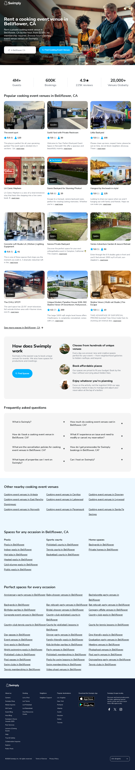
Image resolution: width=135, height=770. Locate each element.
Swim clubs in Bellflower (17, 664)
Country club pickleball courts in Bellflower (63, 617)
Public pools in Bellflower (17, 569)
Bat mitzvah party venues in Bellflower (109, 604)
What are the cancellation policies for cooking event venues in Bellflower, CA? (36, 449)
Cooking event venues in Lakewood (64, 499)
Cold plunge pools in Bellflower (21, 564)
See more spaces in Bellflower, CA (22, 327)
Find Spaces (23, 373)
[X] (115, 709)
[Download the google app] (86, 705)
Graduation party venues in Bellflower (109, 639)
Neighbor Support (46, 698)
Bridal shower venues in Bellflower (65, 609)
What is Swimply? (21, 421)
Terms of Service (41, 759)
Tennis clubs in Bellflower (102, 664)
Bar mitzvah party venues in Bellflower (67, 604)
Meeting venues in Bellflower (104, 644)
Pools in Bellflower (14, 544)
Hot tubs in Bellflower (15, 554)
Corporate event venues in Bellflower (23, 614)
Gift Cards (8, 708)
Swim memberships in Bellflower (63, 664)
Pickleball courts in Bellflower (62, 544)
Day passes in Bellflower (17, 634)
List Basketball (27, 708)
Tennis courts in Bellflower (60, 549)
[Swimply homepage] (67, 3)
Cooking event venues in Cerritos (63, 494)
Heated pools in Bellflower (18, 559)
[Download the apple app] (86, 698)
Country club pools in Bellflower (106, 614)
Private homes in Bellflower (103, 549)
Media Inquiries (10, 705)
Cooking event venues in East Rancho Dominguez (23, 502)
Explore (7, 745)
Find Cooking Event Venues (57, 49)
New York (60, 701)
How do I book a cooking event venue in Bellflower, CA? (33, 436)
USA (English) (116, 759)
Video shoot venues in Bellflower (63, 669)
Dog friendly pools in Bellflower (106, 634)
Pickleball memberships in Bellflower (66, 654)
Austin (59, 712)
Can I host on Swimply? (82, 459)
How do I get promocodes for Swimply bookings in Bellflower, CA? (90, 449)
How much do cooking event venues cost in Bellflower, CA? (92, 423)
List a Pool (26, 698)
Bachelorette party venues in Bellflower (104, 597)
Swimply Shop (10, 701)
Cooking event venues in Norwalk (21, 509)
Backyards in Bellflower (101, 544)
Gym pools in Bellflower (17, 644)
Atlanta (59, 708)
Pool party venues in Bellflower (105, 654)
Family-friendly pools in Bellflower (64, 639)
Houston (60, 715)
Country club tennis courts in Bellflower (25, 624)
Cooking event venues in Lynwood (106, 499)
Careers (8, 698)
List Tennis (26, 701)
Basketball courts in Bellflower (62, 554)
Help (6, 734)
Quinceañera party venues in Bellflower (110, 659)
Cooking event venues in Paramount (65, 509)
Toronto (59, 723)
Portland (60, 705)
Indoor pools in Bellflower (18, 549)
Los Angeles (61, 698)
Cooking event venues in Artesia (21, 494)
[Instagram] (121, 709)
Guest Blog (9, 712)
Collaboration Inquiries (12, 742)
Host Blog (8, 715)
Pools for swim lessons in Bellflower (65, 659)
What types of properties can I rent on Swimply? (32, 461)
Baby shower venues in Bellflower (64, 594)
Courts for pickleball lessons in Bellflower (62, 627)
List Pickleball (27, 705)
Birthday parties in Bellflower (19, 609)
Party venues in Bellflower (60, 649)
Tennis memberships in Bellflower (22, 669)
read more (20, 148)
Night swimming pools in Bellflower (23, 649)
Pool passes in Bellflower (17, 659)
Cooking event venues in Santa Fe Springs (106, 512)
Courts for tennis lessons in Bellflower (109, 624)
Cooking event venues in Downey (106, 494)
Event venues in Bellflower (18, 639)
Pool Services (9, 725)
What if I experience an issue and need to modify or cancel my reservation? (92, 436)
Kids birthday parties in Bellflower (64, 644)
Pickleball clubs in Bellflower (19, 654)
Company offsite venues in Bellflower (108, 609)
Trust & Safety (10, 738)
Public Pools (9, 749)
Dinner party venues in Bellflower (64, 634)
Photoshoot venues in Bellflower (106, 649)
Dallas (59, 719)
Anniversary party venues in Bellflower (25, 594)
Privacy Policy (54, 759)
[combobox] (20, 50)
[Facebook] (109, 709)
